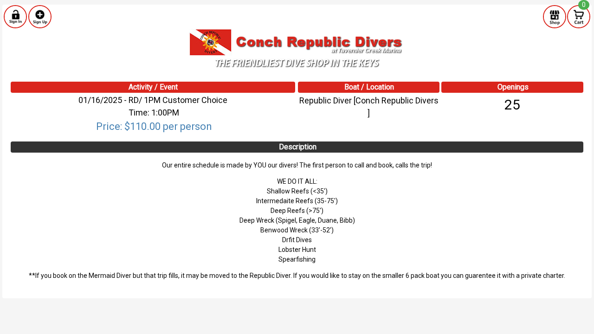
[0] (578, 16)
